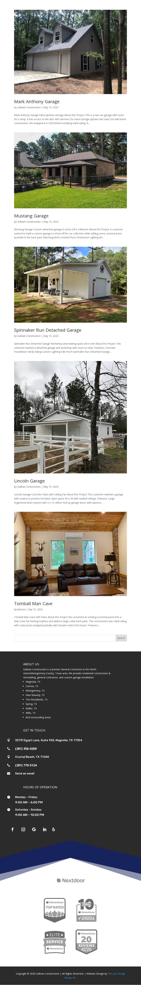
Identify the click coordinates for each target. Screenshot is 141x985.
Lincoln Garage (29, 481)
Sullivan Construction (29, 107)
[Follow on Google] (33, 829)
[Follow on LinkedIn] (44, 829)
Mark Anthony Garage (36, 101)
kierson (21, 609)
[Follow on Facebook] (12, 829)
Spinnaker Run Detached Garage (47, 330)
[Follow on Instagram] (23, 829)
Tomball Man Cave (33, 603)
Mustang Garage (31, 216)
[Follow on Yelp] (53, 829)
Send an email (24, 773)
